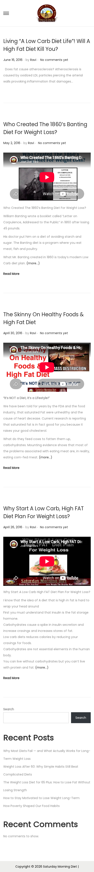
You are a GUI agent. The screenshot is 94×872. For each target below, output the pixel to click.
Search (8, 709)
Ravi (33, 60)
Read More (11, 274)
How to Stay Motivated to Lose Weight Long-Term (41, 798)
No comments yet (54, 60)
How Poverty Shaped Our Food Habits (31, 806)
